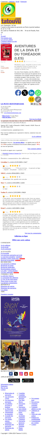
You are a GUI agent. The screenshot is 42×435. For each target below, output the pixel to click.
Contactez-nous (5, 43)
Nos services (35, 402)
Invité (17, 1)
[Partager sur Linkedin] (31, 93)
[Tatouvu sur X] (15, 375)
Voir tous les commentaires (33, 233)
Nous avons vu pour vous (9, 281)
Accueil (3, 36)
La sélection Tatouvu (7, 276)
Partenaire (24, 1)
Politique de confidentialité (35, 418)
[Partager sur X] (25, 93)
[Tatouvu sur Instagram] (20, 375)
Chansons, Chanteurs (22, 418)
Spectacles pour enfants (22, 408)
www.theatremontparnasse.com (12, 112)
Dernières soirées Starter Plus (10, 258)
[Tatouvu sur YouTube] (25, 375)
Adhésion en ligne (21, 236)
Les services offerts (7, 40)
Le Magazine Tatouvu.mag (9, 409)
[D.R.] (6, 60)
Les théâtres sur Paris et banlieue (8, 405)
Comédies (22, 393)
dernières (19, 257)
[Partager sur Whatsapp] (38, 93)
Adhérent (11, 1)
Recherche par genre (7, 265)
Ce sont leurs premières (8, 257)
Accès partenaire (6, 249)
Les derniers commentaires (9, 283)
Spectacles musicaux (22, 422)
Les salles (4, 271)
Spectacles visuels (22, 404)
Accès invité (4, 247)
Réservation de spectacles (9, 394)
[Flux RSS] (30, 375)
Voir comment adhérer (34, 149)
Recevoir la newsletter (7, 260)
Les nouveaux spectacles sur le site (11, 255)
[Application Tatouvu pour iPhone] (14, 382)
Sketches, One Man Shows (22, 400)
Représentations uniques (8, 269)
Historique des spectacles (8, 288)
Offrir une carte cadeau (21, 240)
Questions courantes (7, 294)
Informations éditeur (7, 384)
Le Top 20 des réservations (9, 279)
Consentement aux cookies (35, 422)
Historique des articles (7, 286)
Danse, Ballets (21, 429)
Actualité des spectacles (9, 416)
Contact (3, 389)
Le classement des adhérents (9, 277)
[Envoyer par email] (31, 99)
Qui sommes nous (6, 38)
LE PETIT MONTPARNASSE (12, 104)
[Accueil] (8, 16)
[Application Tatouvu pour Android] (27, 382)
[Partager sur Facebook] (18, 93)
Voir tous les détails (35, 119)
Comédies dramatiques (22, 395)
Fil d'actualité (5, 253)
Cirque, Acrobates (22, 415)
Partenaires (4, 386)
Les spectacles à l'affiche (8, 264)
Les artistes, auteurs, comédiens (8, 421)
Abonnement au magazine (9, 413)
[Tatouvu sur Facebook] (11, 375)
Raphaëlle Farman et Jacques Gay (12, 153)
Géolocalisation (12, 271)
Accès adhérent (36, 136)
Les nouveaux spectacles (9, 401)
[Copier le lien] (38, 99)
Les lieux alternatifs (7, 272)
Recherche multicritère (8, 267)
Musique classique (21, 425)
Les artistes (4, 290)
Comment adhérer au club (9, 41)
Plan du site (4, 388)
